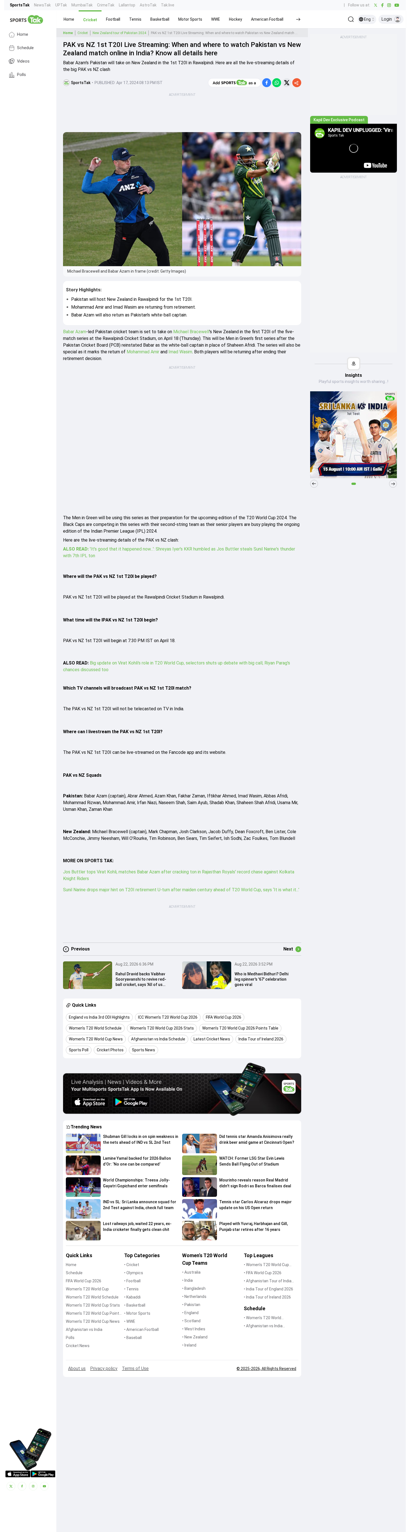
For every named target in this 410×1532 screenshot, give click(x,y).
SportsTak (20, 5)
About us (77, 1368)
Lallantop (127, 5)
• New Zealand (195, 1337)
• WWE (129, 1321)
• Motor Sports (137, 1313)
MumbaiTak (82, 5)
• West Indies (193, 1329)
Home (22, 34)
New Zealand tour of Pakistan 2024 (119, 33)
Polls (21, 74)
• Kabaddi (132, 1297)
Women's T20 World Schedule (92, 1297)
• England (190, 1313)
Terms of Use (135, 1368)
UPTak (61, 5)
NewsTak (42, 5)
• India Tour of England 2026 (268, 1289)
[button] (69, 19)
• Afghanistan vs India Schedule (263, 1326)
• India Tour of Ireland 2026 (267, 1297)
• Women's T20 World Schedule (262, 1318)
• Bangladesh (194, 1288)
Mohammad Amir (143, 351)
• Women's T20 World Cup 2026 (266, 1265)
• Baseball (133, 1337)
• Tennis (131, 1289)
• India (187, 1280)
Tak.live (167, 5)
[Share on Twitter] (286, 82)
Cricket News (78, 1345)
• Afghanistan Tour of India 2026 (267, 1281)
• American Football (141, 1329)
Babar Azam (74, 331)
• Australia (191, 1272)
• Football (132, 1281)
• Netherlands (194, 1296)
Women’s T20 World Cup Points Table (93, 1313)
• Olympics (133, 1273)
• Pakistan (191, 1304)
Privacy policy (103, 1368)
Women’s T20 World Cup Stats (93, 1305)
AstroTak (148, 5)
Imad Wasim (180, 351)
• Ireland (189, 1345)
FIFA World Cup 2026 (83, 1281)
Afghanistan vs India (84, 1329)
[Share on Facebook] (266, 82)
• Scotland (191, 1321)
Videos (23, 61)
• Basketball (134, 1305)
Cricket (83, 33)
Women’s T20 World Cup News (93, 1321)
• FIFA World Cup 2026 (262, 1273)
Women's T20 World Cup (87, 1289)
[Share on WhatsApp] (276, 82)
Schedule (25, 48)
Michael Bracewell (191, 331)
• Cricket (131, 1264)
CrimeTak (105, 5)
